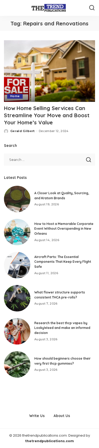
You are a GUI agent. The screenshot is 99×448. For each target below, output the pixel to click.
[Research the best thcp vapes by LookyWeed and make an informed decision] (17, 331)
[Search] (92, 8)
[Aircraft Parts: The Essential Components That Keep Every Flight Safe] (17, 265)
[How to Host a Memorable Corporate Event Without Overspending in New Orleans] (17, 232)
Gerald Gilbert (22, 131)
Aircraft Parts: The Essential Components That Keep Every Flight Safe (62, 262)
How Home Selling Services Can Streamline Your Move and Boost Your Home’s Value (46, 115)
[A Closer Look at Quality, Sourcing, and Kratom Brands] (17, 199)
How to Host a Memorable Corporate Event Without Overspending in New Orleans (63, 229)
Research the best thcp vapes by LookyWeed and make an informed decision (62, 328)
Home (15, 96)
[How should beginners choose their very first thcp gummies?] (17, 364)
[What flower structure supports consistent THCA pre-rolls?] (17, 298)
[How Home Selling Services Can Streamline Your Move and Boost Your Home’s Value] (49, 71)
